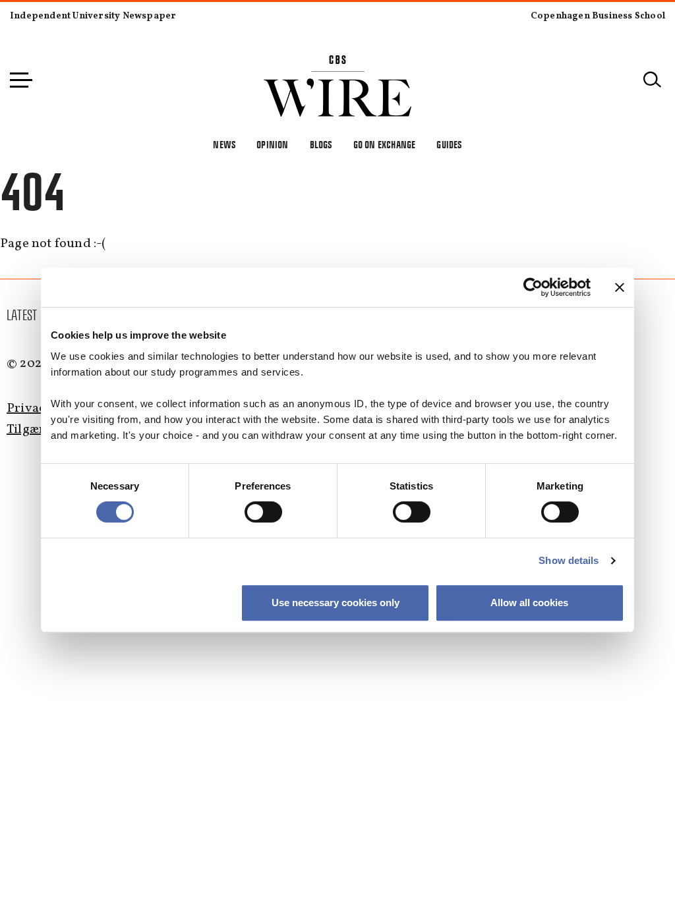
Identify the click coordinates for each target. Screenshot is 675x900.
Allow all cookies (529, 602)
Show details (569, 560)
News (224, 145)
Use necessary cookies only (335, 602)
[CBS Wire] (338, 63)
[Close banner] (619, 287)
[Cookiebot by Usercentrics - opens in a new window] (533, 287)
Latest (22, 315)
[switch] (263, 511)
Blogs (321, 145)
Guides (448, 145)
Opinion (272, 145)
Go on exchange (384, 145)
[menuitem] (22, 316)
